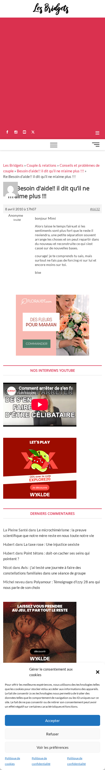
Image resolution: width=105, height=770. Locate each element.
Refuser (52, 734)
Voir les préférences (53, 747)
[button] (97, 672)
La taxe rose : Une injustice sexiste (51, 544)
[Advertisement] (52, 72)
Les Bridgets (13, 165)
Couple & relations (41, 165)
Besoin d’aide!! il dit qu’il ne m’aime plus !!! (50, 171)
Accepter (52, 720)
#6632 (95, 209)
